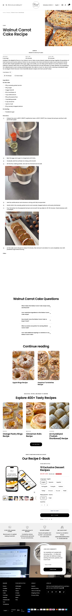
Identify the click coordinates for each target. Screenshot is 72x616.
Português (44, 486)
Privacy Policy (35, 595)
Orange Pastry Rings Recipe (13, 435)
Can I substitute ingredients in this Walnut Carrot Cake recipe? (35, 313)
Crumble (5, 595)
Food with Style (45, 463)
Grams (43, 498)
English (57, 5)
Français (53, 486)
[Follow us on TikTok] (64, 592)
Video (4, 253)
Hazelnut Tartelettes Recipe (46, 383)
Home (4, 12)
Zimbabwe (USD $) (48, 5)
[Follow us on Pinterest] (56, 592)
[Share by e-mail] (51, 519)
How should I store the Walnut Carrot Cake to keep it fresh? (34, 320)
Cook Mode (6, 72)
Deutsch (51, 482)
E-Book (17, 593)
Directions (6, 116)
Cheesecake (6, 599)
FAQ (16, 599)
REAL (18, 610)
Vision (17, 590)
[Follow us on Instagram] (52, 592)
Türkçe (43, 490)
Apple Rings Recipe (20, 382)
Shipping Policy (35, 593)
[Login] (65, 5)
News (16, 597)
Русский (58, 490)
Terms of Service (35, 590)
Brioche (28, 431)
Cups (50, 498)
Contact (17, 595)
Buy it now (54, 515)
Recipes (8, 12)
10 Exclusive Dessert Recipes (52, 469)
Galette (5, 597)
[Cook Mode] (10, 72)
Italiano (61, 486)
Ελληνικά (50, 490)
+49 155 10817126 (62, 538)
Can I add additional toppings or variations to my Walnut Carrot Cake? (35, 333)
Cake (4, 25)
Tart (4, 602)
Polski (64, 490)
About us (17, 588)
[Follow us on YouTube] (60, 592)
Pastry (5, 431)
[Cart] (68, 5)
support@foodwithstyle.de (62, 536)
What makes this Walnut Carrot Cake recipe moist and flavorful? (36, 306)
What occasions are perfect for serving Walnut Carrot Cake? (35, 327)
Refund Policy (35, 588)
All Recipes (36, 444)
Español (59, 482)
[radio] (33, 50)
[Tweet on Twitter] (49, 519)
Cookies (51, 431)
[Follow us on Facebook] (48, 592)
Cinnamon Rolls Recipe (34, 435)
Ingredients (6, 80)
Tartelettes (6, 604)
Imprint (33, 586)
